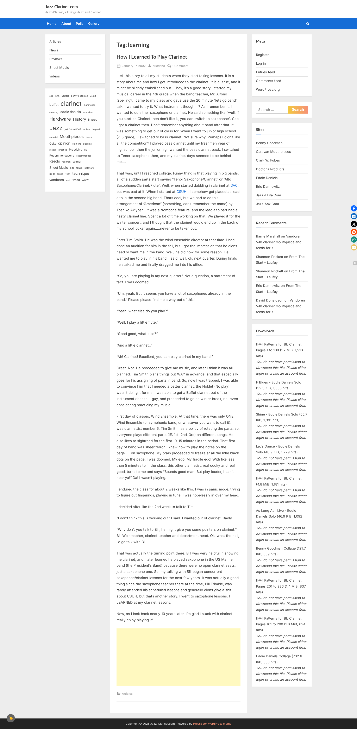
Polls (79, 23)
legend (96, 129)
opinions (76, 143)
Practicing (75, 149)
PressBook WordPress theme (212, 723)
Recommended (84, 155)
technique (80, 173)
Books (93, 96)
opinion (64, 143)
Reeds (54, 161)
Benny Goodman (269, 143)
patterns (87, 143)
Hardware (60, 119)
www (85, 180)
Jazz (56, 128)
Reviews (55, 59)
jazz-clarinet (73, 129)
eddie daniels (70, 112)
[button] (354, 208)
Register (262, 55)
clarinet (71, 103)
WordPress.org (268, 89)
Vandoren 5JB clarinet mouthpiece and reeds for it (278, 242)
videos (54, 76)
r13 (85, 149)
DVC (234, 185)
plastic (52, 149)
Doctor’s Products (270, 169)
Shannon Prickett (269, 257)
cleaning (53, 112)
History (79, 119)
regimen (66, 161)
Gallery (94, 23)
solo (52, 173)
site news (76, 167)
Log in (261, 63)
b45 (57, 96)
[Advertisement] (178, 657)
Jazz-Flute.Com (268, 195)
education (88, 112)
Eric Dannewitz (268, 186)
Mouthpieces (72, 136)
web (68, 180)
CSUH (181, 192)
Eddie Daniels (267, 178)
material (53, 137)
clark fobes (89, 105)
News (53, 50)
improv (92, 119)
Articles (127, 693)
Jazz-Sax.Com (267, 204)
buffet (53, 105)
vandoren (56, 180)
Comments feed (268, 81)
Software (89, 168)
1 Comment (180, 66)
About (66, 23)
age (51, 96)
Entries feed (265, 72)
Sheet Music (59, 67)
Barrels (65, 96)
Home (52, 23)
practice (62, 149)
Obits (52, 143)
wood (76, 180)
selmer (77, 161)
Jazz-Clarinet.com (61, 6)
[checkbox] (11, 718)
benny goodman (79, 96)
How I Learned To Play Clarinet (152, 57)
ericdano (159, 66)
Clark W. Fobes (268, 160)
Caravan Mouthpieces (273, 152)
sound (60, 174)
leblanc (86, 129)
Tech (67, 174)
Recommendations (61, 155)
